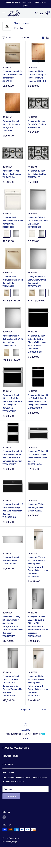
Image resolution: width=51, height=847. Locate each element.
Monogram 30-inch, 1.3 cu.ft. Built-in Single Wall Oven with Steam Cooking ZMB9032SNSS (38, 457)
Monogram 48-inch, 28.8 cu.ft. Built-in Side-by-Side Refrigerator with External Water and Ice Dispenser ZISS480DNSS (38, 626)
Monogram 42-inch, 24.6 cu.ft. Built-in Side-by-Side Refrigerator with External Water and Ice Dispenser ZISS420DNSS (12, 686)
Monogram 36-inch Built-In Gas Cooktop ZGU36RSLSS (37, 124)
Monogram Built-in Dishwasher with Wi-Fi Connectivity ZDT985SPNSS (12, 340)
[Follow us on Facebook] (4, 817)
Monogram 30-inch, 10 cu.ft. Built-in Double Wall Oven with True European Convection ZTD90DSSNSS (38, 401)
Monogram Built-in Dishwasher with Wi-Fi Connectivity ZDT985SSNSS (38, 281)
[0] (46, 13)
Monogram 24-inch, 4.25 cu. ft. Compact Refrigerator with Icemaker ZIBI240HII (37, 76)
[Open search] (36, 13)
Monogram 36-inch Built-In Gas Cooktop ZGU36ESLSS (11, 173)
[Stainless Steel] (16, 234)
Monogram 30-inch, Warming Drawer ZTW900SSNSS (37, 507)
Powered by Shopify (10, 841)
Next (43, 709)
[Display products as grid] (43, 38)
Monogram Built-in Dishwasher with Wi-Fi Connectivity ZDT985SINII (12, 281)
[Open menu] (3, 13)
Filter (8, 37)
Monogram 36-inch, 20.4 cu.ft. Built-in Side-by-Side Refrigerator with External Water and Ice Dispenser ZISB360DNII (38, 567)
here (43, 733)
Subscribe (11, 796)
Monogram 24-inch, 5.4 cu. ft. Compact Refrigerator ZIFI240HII (11, 126)
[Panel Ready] (7, 234)
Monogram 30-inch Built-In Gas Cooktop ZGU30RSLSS (37, 173)
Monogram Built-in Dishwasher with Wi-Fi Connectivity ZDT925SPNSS (38, 222)
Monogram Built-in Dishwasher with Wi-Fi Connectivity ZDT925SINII (12, 222)
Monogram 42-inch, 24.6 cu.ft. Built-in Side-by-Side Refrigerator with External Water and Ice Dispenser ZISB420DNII (38, 686)
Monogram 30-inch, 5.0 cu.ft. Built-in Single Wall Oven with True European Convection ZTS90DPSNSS (12, 403)
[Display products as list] (47, 38)
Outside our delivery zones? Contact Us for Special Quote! (25, 4)
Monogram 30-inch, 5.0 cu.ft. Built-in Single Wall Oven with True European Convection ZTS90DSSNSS (37, 343)
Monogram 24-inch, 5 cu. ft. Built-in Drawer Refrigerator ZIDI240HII (12, 76)
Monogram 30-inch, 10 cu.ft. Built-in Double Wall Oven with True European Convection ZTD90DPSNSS (12, 457)
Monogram (7, 67)
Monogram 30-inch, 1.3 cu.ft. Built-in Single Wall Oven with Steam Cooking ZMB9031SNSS (12, 510)
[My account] (41, 13)
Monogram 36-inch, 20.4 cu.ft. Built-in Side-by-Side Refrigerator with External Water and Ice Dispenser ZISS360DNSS (12, 626)
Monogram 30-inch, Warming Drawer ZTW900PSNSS (11, 560)
